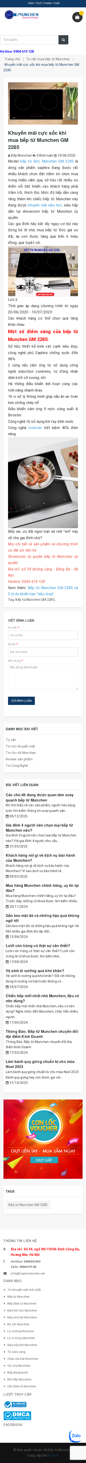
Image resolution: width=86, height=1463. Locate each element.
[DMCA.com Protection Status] (17, 1415)
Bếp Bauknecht (17, 1372)
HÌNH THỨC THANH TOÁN (44, 3)
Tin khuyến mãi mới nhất (24, 1289)
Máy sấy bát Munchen (22, 1345)
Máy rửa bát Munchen (22, 1317)
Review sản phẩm (19, 759)
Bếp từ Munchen (18, 1296)
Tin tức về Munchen (21, 753)
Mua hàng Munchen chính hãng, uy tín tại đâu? (42, 888)
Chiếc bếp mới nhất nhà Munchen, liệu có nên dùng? (42, 998)
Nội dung (15, 660)
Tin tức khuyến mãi (20, 746)
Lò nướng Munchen (20, 1331)
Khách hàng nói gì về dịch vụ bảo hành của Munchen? (40, 858)
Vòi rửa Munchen (19, 1365)
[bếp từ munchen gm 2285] (43, 482)
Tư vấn (11, 740)
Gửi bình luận (21, 700)
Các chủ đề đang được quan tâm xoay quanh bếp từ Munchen (40, 797)
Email (13, 644)
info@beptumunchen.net (28, 1273)
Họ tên (13, 627)
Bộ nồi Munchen (18, 1324)
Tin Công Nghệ (17, 765)
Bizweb (53, 1455)
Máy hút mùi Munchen (22, 1310)
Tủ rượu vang (16, 1352)
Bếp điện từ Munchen (21, 1303)
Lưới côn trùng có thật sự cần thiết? (38, 945)
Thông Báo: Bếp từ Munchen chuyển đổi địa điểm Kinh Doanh (42, 1034)
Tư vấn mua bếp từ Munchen (48, 59)
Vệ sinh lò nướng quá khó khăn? (35, 970)
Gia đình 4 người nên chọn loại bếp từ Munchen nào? (39, 827)
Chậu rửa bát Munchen (22, 1358)
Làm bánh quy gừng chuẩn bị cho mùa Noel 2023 (40, 1064)
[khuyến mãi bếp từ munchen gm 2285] (43, 271)
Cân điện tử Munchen (21, 1386)
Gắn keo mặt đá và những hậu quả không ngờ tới (42, 918)
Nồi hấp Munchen (19, 1379)
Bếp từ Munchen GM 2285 (35, 599)
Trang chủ (12, 59)
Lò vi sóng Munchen (21, 1338)
